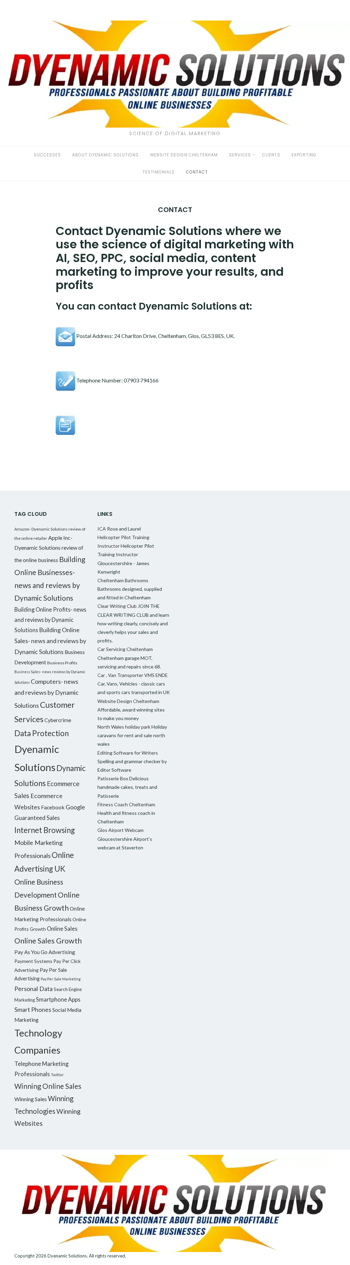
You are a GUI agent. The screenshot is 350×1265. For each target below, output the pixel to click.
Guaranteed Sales (37, 817)
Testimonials (159, 172)
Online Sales (62, 928)
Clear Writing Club (117, 606)
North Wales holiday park (123, 727)
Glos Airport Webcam (120, 830)
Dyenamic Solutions (67, 1256)
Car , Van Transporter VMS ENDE (132, 675)
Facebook (53, 807)
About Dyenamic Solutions (105, 155)
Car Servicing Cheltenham (125, 649)
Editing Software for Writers (127, 753)
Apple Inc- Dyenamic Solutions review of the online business (48, 548)
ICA (101, 529)
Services (240, 155)
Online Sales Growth (48, 940)
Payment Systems (33, 961)
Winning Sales (30, 1099)
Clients (271, 155)
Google (75, 807)
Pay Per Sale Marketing (61, 979)
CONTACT (197, 172)
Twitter (57, 1074)
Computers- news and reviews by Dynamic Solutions (46, 693)
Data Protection (41, 733)
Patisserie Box (112, 778)
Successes (47, 155)
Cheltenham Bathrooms (122, 580)
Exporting (304, 155)
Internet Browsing (44, 830)
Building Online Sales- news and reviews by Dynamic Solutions (50, 640)
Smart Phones (32, 1009)
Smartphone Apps (58, 999)
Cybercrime (57, 720)
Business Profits (62, 662)
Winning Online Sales (47, 1086)
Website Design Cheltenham (184, 155)
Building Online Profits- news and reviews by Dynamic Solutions (50, 619)
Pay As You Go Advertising (44, 952)
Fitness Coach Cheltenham (126, 804)
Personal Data (33, 988)
